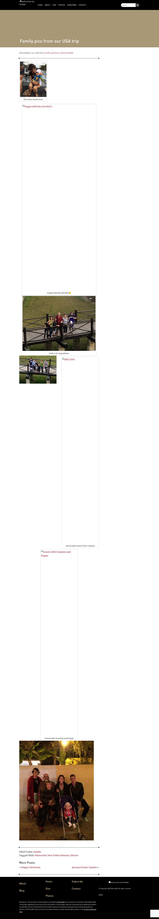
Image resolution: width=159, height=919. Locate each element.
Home (49, 881)
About (22, 883)
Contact (76, 888)
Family (37, 851)
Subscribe (77, 881)
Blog (21, 890)
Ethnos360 (41, 855)
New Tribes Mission (58, 855)
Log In (101, 894)
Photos (74, 855)
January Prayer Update (84, 867)
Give (48, 888)
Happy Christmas (30, 867)
